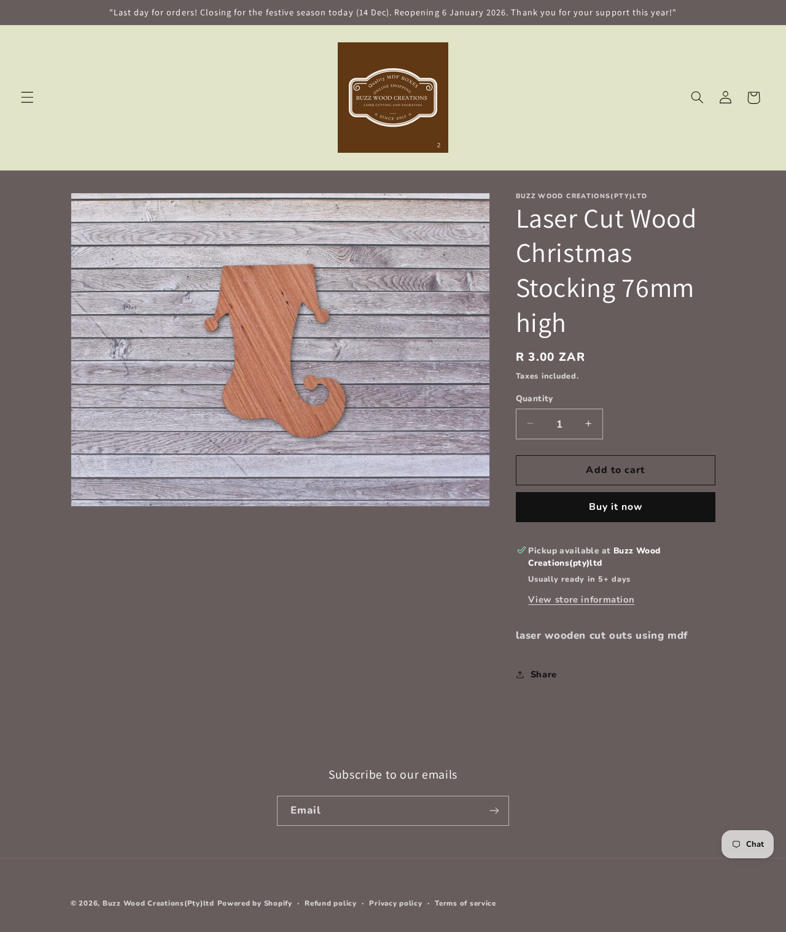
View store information (581, 599)
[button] (27, 97)
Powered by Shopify (254, 903)
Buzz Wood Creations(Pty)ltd (158, 903)
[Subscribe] (494, 811)
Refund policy (331, 903)
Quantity (534, 398)
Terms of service (465, 903)
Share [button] (544, 674)
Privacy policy (395, 903)
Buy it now (616, 507)
